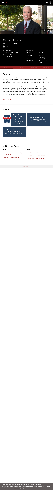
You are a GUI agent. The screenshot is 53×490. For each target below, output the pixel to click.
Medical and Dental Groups (44, 61)
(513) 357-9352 (8, 54)
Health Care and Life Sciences (44, 54)
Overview (6, 67)
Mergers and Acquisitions (29, 59)
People (4, 37)
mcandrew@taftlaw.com (11, 52)
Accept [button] (48, 486)
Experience (20, 67)
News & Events (33, 67)
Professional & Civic (46, 67)
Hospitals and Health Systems (43, 58)
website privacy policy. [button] (19, 487)
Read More (7, 99)
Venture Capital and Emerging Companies (31, 55)
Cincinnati (15, 43)
